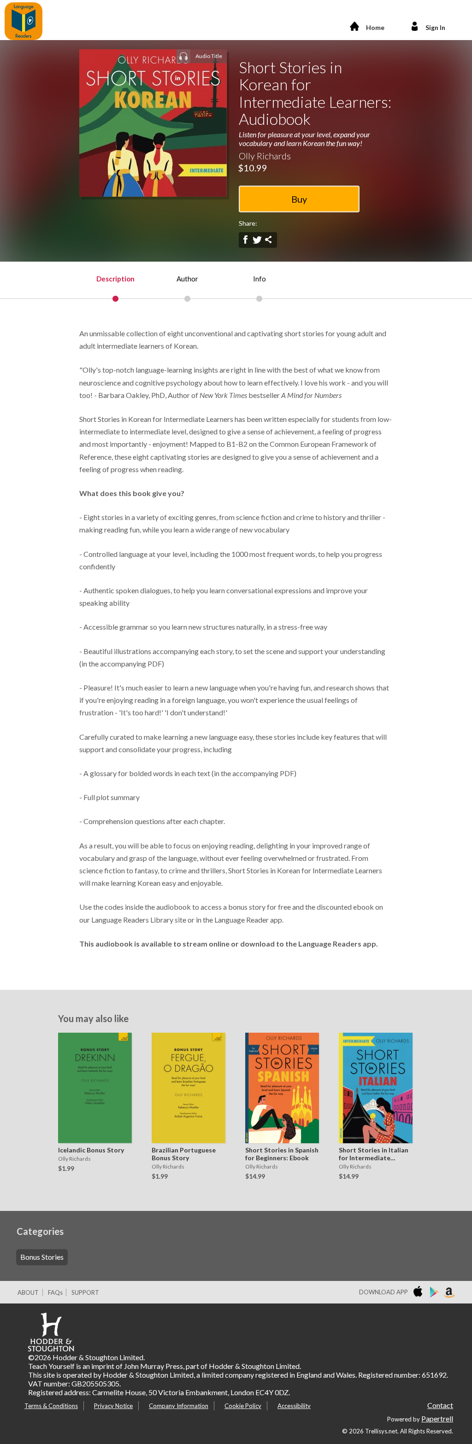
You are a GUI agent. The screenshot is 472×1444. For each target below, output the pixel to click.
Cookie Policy (242, 1405)
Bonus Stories (42, 1256)
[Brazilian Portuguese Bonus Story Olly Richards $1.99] (186, 1088)
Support (85, 1292)
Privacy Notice (113, 1405)
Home (375, 27)
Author (187, 279)
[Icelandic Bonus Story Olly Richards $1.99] (93, 1088)
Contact (440, 1405)
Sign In (435, 27)
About (28, 1292)
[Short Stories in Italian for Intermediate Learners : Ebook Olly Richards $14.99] (373, 1088)
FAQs (55, 1292)
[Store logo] (419, 1292)
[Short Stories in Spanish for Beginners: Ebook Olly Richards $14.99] (280, 1088)
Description (115, 279)
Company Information (178, 1405)
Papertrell (437, 1418)
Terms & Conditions (51, 1405)
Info (259, 279)
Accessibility (294, 1405)
